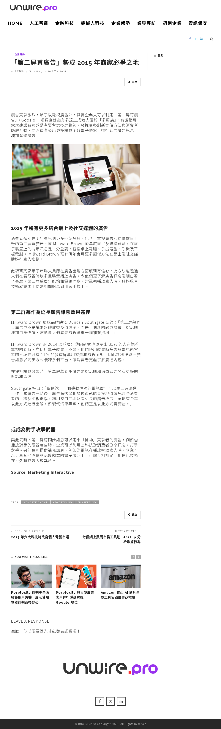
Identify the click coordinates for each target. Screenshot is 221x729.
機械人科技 (93, 23)
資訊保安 (197, 23)
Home (15, 23)
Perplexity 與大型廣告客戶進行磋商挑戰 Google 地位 (75, 597)
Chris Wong (35, 71)
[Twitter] (196, 38)
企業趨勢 (120, 23)
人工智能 (39, 23)
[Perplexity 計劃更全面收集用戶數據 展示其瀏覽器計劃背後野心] (31, 576)
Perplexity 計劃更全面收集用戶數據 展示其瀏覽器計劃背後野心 (30, 597)
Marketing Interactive (51, 472)
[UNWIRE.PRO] (33, 7)
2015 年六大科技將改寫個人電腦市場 (40, 537)
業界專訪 (146, 23)
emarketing (86, 502)
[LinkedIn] (202, 38)
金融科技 (64, 23)
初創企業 (172, 23)
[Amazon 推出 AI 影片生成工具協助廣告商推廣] (121, 576)
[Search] (211, 39)
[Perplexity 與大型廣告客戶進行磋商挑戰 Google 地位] (76, 576)
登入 (44, 631)
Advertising (62, 502)
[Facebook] (190, 38)
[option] (31, 585)
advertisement (36, 502)
